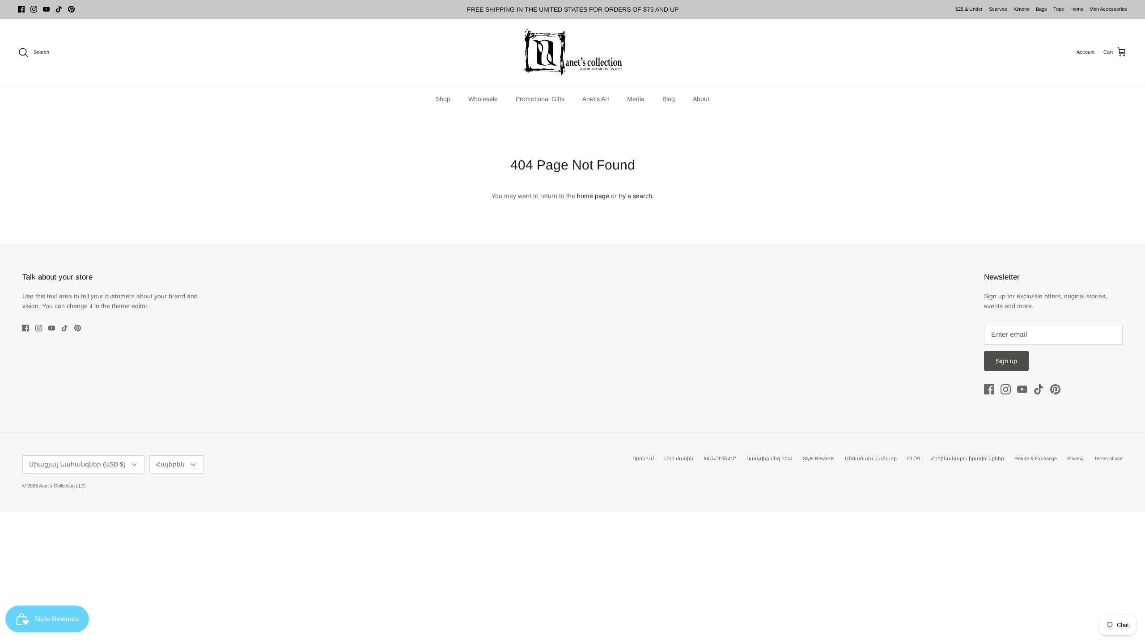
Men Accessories (1108, 9)
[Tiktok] (58, 9)
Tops (1058, 9)
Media (636, 98)
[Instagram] (33, 9)
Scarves (998, 9)
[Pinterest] (71, 9)
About (701, 98)
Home (1076, 9)
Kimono (1022, 9)
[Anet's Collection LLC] (572, 52)
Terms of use (1108, 458)
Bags (1041, 9)
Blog (668, 98)
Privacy (1075, 458)
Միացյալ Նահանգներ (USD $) (77, 464)
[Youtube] (46, 9)
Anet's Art (595, 98)
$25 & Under (969, 9)
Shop (443, 98)
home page (593, 195)
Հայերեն (170, 464)
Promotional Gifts (540, 98)
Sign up (1006, 360)
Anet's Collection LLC (62, 485)
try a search (635, 195)
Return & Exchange (1035, 458)
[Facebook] (21, 9)
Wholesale (483, 98)
